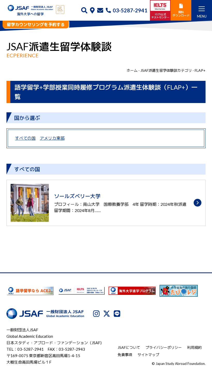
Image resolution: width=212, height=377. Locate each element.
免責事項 (125, 354)
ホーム (132, 70)
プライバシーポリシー (164, 347)
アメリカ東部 (52, 138)
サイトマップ (148, 354)
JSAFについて (129, 347)
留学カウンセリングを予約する (36, 24)
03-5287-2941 (130, 10)
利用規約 (194, 347)
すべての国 (25, 138)
